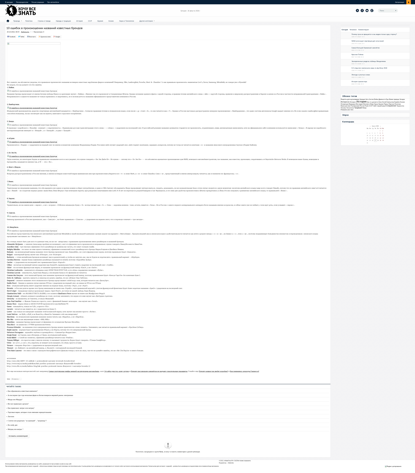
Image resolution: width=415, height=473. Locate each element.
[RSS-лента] (357, 10)
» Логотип (10, 416)
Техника (343, 108)
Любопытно (25, 32)
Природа (16, 21)
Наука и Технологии (126, 21)
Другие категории (146, 21)
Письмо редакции (37, 2)
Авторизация (399, 2)
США (374, 106)
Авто (367, 99)
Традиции (358, 108)
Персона (391, 104)
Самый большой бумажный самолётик (366, 48)
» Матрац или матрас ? (14, 429)
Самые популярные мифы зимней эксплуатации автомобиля (74, 371)
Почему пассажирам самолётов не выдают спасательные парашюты (159, 371)
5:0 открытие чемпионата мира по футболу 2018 (369, 68)
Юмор (364, 108)
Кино (380, 102)
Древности (382, 99)
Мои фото (366, 104)
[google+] (372, 10)
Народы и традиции (63, 21)
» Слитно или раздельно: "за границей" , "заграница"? (26, 420)
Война (376, 99)
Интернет (353, 102)
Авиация (362, 99)
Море (372, 104)
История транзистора (359, 81)
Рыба (366, 106)
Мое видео (359, 104)
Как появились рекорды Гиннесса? (244, 371)
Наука (376, 104)
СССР (90, 21)
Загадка (402, 99)
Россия (362, 106)
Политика (28, 21)
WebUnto (231, 463)
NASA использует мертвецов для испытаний (368, 41)
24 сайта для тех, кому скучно (116, 371)
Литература (344, 104)
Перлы (386, 104)
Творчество (400, 106)
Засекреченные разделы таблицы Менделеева (369, 61)
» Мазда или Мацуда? (14, 399)
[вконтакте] (367, 10)
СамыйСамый (381, 106)
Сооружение (391, 106)
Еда (387, 99)
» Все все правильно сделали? (17, 404)
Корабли (397, 102)
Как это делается (372, 102)
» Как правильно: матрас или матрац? (20, 408)
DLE (235, 460)
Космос (111, 21)
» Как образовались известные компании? (22, 391)
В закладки (9, 2)
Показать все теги (347, 109)
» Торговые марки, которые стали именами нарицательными (28, 412)
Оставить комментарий (18, 436)
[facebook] (362, 10)
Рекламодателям (22, 2)
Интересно (15, 379)
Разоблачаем (355, 106)
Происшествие (345, 106)
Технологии (350, 108)
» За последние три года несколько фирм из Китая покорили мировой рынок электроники (39, 395)
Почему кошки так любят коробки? (213, 371)
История (79, 21)
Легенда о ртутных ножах (361, 75)
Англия (371, 99)
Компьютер (390, 102)
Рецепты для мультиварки (350, 99)
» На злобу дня (11, 425)
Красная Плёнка (357, 54)
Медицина (352, 104)
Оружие (100, 21)
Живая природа (394, 99)
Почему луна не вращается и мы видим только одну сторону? (374, 34)
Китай (384, 102)
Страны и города (44, 21)
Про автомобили (53, 2)
